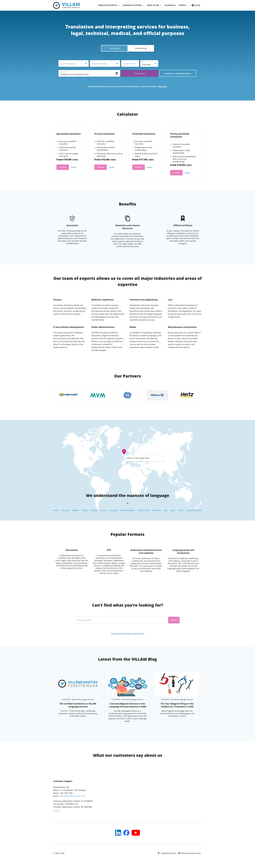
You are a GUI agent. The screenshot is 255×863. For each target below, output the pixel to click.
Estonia (87, 510)
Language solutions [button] (132, 5)
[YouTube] (118, 833)
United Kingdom (111, 510)
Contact (182, 5)
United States (127, 510)
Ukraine (77, 510)
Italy (149, 510)
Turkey (68, 510)
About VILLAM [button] (153, 5)
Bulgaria (196, 510)
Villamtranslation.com (191, 853)
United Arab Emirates (180, 510)
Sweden (59, 510)
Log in (197, 5)
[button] (127, 48)
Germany (140, 510)
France (165, 510)
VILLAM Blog (170, 5)
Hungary (97, 510)
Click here (162, 86)
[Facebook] (126, 833)
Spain (156, 510)
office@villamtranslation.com (72, 796)
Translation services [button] (107, 5)
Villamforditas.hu (168, 853)
